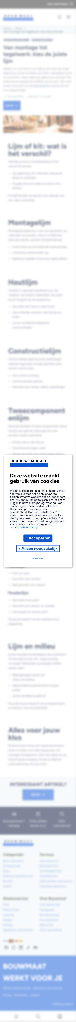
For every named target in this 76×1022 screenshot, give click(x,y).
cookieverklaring (27, 527)
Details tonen (38, 558)
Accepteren (39, 538)
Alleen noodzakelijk (39, 548)
